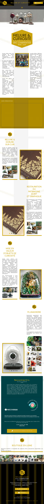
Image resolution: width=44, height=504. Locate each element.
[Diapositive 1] (27, 177)
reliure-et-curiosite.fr (22, 496)
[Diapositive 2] (28, 177)
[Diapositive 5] (34, 177)
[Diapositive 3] (30, 177)
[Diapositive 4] (32, 177)
